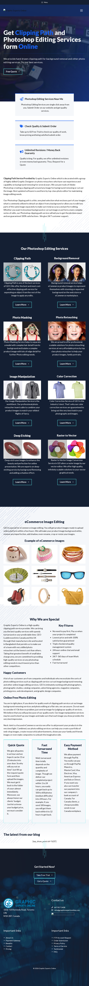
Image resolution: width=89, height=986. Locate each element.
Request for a (58, 161)
